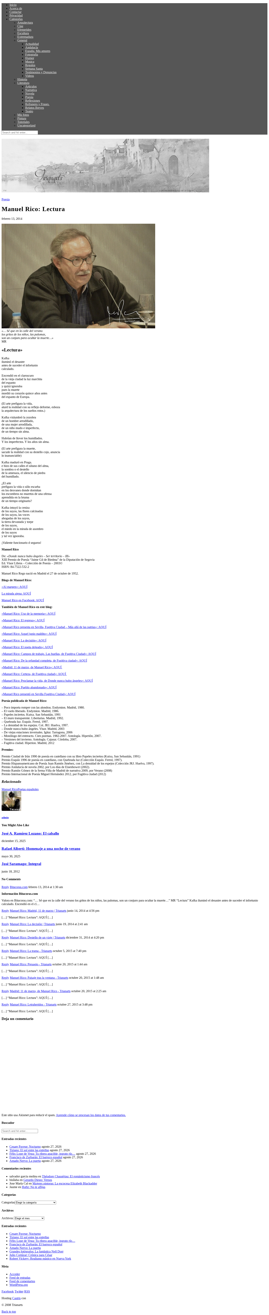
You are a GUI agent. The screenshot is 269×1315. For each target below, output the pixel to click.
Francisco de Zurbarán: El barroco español (35, 1157)
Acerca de (15, 8)
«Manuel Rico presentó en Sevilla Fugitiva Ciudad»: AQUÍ (38, 694)
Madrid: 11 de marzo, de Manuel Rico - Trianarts (40, 991)
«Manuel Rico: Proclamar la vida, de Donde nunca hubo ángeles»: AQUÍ (47, 680)
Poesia (29, 97)
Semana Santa (34, 68)
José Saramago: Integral (21, 864)
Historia (22, 79)
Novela (29, 93)
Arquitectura (25, 22)
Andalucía (31, 47)
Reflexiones (32, 100)
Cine (20, 26)
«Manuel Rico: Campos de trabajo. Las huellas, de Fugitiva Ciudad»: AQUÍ (49, 654)
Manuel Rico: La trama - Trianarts (31, 951)
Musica (29, 61)
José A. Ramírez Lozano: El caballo (30, 833)
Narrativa (31, 90)
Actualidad (32, 44)
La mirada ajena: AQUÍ (16, 593)
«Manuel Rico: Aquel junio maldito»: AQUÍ (29, 633)
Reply (5, 887)
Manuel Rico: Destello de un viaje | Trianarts (37, 937)
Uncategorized (26, 125)
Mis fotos (23, 114)
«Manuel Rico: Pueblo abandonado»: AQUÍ (29, 687)
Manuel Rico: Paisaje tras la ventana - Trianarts (39, 977)
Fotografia (31, 54)
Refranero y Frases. (37, 104)
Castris (16, 1298)
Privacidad (16, 15)
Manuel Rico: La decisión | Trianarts (32, 924)
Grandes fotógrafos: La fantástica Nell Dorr (36, 1251)
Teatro (29, 111)
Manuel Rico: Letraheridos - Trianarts (33, 1004)
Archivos (7, 1218)
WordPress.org (18, 1284)
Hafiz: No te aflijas (33, 1187)
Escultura (23, 33)
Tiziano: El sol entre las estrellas (29, 1150)
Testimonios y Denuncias (41, 72)
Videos (29, 75)
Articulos (31, 86)
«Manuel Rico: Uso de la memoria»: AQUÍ (28, 613)
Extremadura (25, 36)
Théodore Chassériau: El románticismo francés (71, 1176)
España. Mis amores (37, 51)
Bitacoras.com (19, 887)
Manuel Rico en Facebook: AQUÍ (23, 600)
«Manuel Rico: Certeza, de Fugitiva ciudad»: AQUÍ (34, 674)
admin (5, 817)
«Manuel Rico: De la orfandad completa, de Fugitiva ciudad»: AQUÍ (44, 660)
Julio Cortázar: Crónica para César (30, 1255)
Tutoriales (23, 122)
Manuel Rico (10, 789)
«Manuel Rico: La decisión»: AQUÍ (24, 640)
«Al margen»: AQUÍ (14, 587)
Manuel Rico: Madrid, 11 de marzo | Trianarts (38, 910)
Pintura (21, 118)
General (22, 40)
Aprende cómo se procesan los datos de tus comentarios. (91, 1115)
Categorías (16, 19)
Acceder (14, 1274)
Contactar (15, 12)
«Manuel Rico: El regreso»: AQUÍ (23, 620)
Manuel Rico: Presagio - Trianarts (31, 964)
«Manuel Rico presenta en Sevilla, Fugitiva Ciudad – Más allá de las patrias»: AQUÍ (54, 627)
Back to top (9, 1311)
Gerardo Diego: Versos (37, 1180)
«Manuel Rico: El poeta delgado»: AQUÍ (27, 647)
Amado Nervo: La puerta (25, 1160)
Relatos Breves (34, 107)
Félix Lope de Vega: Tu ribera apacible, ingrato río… (42, 1153)
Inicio (13, 5)
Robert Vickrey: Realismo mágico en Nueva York (40, 1258)
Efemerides (24, 29)
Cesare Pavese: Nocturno (25, 1146)
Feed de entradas (19, 1277)
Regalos (30, 65)
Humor (29, 58)
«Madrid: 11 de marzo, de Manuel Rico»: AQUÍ (32, 667)
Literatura (23, 83)
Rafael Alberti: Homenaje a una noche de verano (41, 849)
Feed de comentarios (22, 1281)
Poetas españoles (28, 789)
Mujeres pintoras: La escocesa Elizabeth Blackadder (64, 1183)
